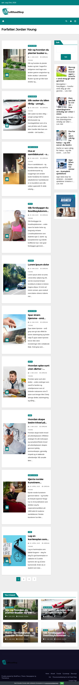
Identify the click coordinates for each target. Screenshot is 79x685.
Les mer (68, 91)
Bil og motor (32, 96)
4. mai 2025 (34, 373)
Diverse (30, 260)
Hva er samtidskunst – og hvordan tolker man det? (20, 634)
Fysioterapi (66, 673)
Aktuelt (53, 673)
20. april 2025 (35, 543)
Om (50, 677)
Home (47, 673)
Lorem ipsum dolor (38, 264)
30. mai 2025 (34, 107)
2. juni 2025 (34, 57)
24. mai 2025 (34, 268)
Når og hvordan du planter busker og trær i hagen (38, 53)
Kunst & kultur (32, 147)
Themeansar (5, 678)
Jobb (29, 415)
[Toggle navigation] (75, 21)
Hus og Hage (32, 45)
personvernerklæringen (51, 683)
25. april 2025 (35, 486)
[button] (66, 21)
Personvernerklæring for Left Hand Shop (65, 677)
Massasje (74, 673)
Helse (30, 203)
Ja (62, 683)
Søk (58, 42)
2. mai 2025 (34, 426)
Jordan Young (23, 616)
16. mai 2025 (34, 322)
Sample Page (73, 680)
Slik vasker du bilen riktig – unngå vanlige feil (38, 103)
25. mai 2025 (34, 158)
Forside (59, 673)
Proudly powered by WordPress (11, 676)
